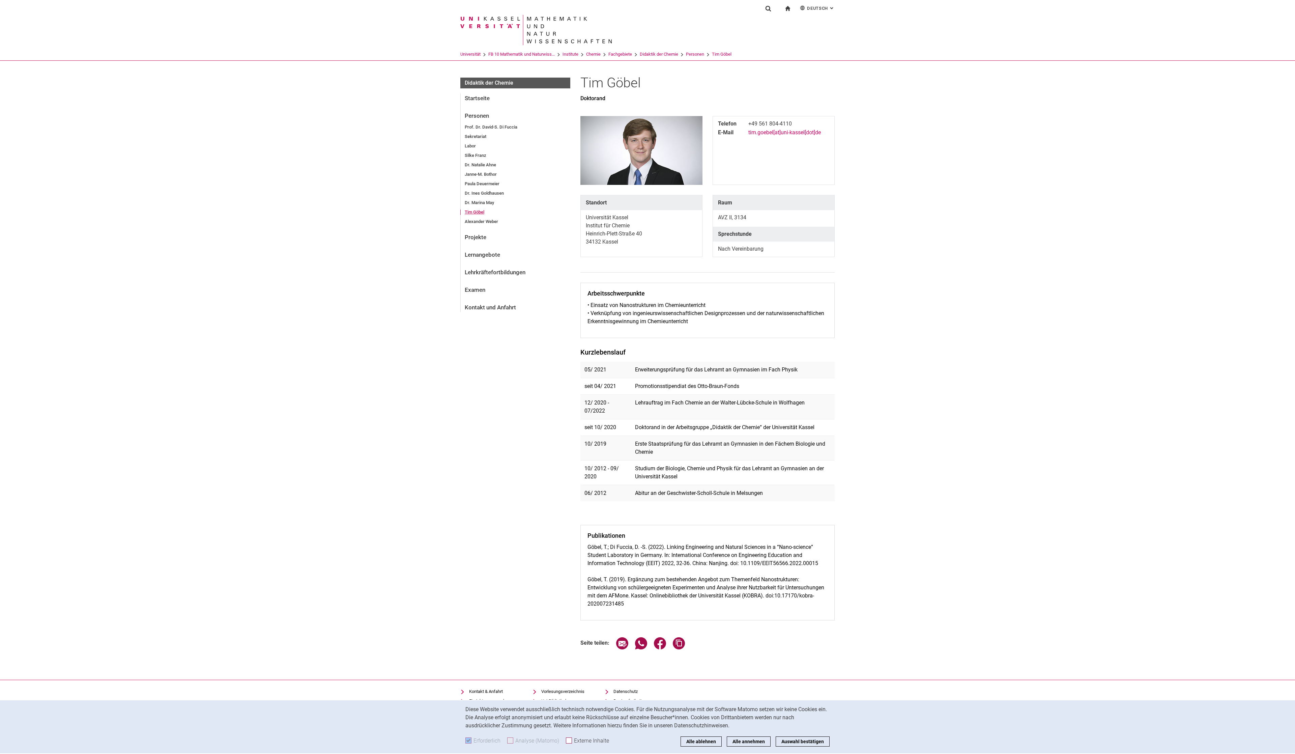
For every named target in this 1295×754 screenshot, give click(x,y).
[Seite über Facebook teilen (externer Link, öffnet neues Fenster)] (660, 647)
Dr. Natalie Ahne (480, 164)
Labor (470, 145)
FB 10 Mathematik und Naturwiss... (521, 54)
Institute (570, 54)
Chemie (593, 54)
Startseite (477, 98)
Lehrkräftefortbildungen (495, 272)
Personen (695, 54)
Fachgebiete (620, 54)
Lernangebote (482, 254)
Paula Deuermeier (482, 183)
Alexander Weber (481, 221)
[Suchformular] (768, 8)
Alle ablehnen (701, 741)
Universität (470, 54)
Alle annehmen (748, 741)
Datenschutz (625, 691)
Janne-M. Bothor (481, 174)
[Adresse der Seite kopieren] (679, 647)
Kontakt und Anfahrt (490, 307)
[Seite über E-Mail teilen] (622, 647)
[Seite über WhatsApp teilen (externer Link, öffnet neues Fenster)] (641, 647)
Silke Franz (475, 155)
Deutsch (821, 8)
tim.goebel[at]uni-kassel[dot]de (784, 132)
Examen (475, 289)
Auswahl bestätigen (802, 741)
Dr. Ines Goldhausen (484, 193)
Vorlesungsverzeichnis (562, 691)
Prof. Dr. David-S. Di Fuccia (491, 127)
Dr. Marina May (479, 202)
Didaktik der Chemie (659, 54)
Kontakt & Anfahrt (486, 691)
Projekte (475, 237)
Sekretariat (475, 136)
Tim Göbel (721, 54)
